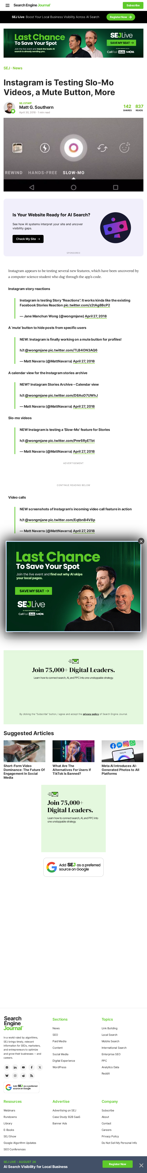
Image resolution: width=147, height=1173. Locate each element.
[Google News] (7, 1067)
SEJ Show (10, 1136)
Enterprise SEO (111, 1054)
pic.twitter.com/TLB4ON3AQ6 (73, 350)
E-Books (9, 1130)
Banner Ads (60, 1123)
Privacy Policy (110, 1136)
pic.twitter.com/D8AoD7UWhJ (73, 395)
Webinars (9, 1110)
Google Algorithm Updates (20, 1143)
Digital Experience (64, 1060)
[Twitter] (40, 1067)
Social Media (60, 1054)
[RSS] (31, 1075)
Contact (106, 1123)
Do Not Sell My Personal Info (119, 1143)
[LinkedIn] (15, 1067)
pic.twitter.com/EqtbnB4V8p (71, 520)
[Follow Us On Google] (73, 867)
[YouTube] (23, 1067)
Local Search (110, 1034)
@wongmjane (36, 350)
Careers (107, 1130)
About (105, 1117)
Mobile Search (110, 1041)
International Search (114, 1047)
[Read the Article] (24, 751)
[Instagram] (15, 1075)
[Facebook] (31, 1067)
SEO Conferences (15, 1149)
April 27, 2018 (96, 316)
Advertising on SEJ (64, 1110)
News (56, 1028)
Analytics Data (110, 1067)
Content (58, 1047)
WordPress (59, 1067)
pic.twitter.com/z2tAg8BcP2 (87, 305)
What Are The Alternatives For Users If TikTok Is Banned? (72, 769)
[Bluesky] (7, 1075)
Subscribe (108, 1110)
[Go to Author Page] (9, 107)
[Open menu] (7, 5)
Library (8, 1123)
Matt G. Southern (36, 107)
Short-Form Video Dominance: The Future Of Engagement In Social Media (24, 771)
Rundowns (10, 1117)
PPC (104, 1060)
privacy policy (91, 714)
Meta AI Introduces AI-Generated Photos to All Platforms (120, 769)
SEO (55, 1034)
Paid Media (59, 1041)
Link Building (109, 1028)
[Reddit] (23, 1075)
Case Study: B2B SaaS (66, 1117)
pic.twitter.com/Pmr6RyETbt (71, 441)
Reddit (106, 1073)
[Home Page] (32, 5)
